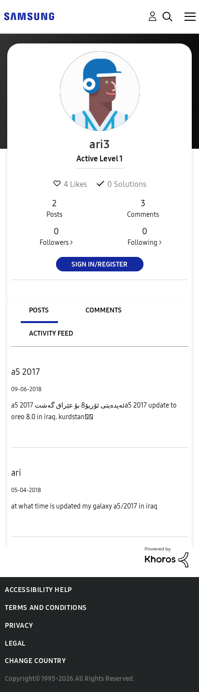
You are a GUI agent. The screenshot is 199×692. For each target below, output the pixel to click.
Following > (145, 236)
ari (16, 472)
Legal (15, 643)
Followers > (56, 236)
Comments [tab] (103, 310)
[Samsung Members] (29, 15)
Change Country (35, 661)
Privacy (19, 625)
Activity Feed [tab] (51, 333)
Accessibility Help (38, 590)
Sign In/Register (99, 264)
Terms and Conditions (46, 608)
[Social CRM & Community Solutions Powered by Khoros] (166, 556)
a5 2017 (25, 372)
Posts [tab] (39, 310)
